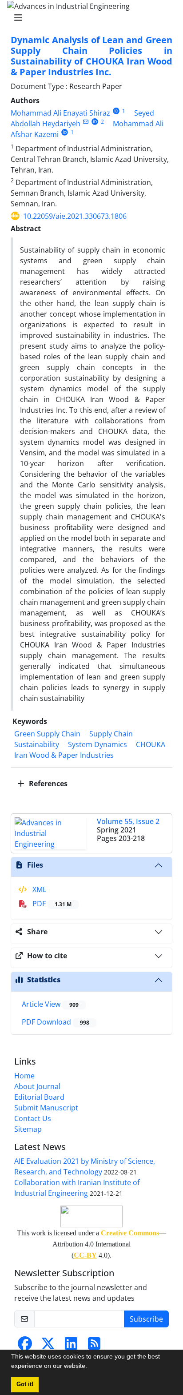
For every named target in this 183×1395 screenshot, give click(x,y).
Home (24, 1076)
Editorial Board (39, 1097)
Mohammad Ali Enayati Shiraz (60, 113)
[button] (90, 1367)
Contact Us (32, 1118)
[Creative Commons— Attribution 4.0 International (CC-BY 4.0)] (91, 1216)
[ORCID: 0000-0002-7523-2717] (95, 121)
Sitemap (28, 1129)
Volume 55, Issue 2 (128, 821)
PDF (51, 904)
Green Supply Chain (47, 734)
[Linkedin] (71, 1346)
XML (38, 889)
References (47, 783)
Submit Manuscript (46, 1108)
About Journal (37, 1086)
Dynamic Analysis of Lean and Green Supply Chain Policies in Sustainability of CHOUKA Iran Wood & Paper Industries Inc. (91, 56)
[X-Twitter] (48, 1346)
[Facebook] (25, 1346)
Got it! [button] (24, 1384)
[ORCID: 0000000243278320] (64, 132)
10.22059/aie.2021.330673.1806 (75, 216)
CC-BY (85, 1255)
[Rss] (94, 1346)
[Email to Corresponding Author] (85, 121)
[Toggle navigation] (89, 18)
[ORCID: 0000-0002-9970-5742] (116, 111)
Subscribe (146, 1319)
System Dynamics (97, 744)
